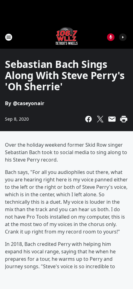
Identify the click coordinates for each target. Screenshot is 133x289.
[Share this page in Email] (112, 119)
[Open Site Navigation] (8, 37)
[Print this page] (123, 119)
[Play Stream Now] (123, 37)
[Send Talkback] (110, 37)
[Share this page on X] (100, 119)
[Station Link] (66, 37)
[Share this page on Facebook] (88, 119)
